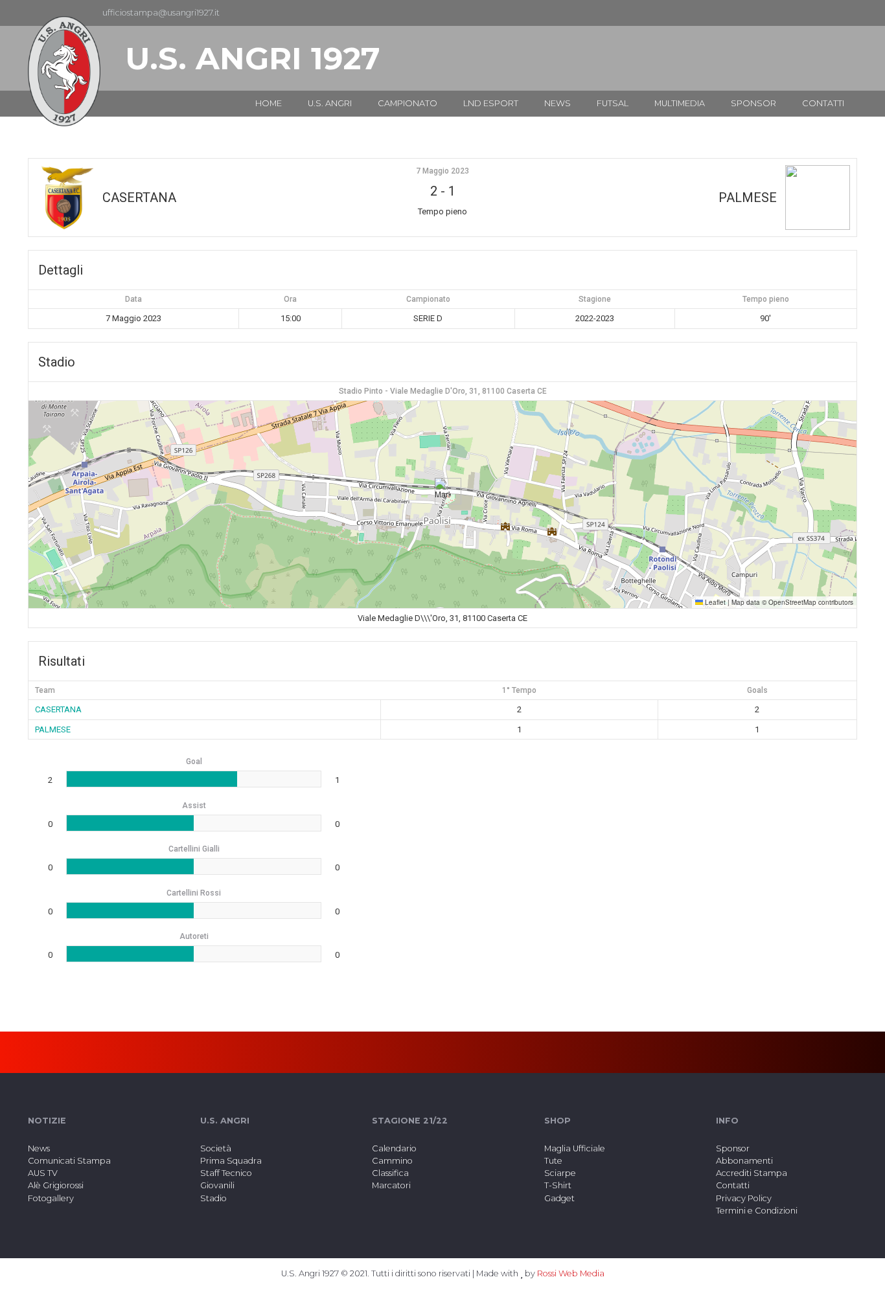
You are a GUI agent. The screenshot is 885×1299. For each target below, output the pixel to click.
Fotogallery (51, 1198)
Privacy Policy (744, 1198)
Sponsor (733, 1148)
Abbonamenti (744, 1161)
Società (215, 1148)
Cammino (392, 1161)
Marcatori (391, 1185)
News (39, 1148)
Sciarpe (560, 1173)
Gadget (559, 1198)
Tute (553, 1161)
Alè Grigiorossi (56, 1185)
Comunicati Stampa (69, 1161)
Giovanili (217, 1185)
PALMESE (53, 729)
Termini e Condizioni (757, 1210)
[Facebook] (826, 13)
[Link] (64, 71)
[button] (443, 491)
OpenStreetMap (792, 602)
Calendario (394, 1148)
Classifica (390, 1173)
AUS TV (43, 1173)
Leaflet (714, 602)
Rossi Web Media (570, 1273)
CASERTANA (58, 709)
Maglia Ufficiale (574, 1148)
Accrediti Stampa (751, 1173)
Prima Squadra (231, 1161)
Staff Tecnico (226, 1173)
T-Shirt (557, 1185)
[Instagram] (846, 13)
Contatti (733, 1185)
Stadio (213, 1198)
